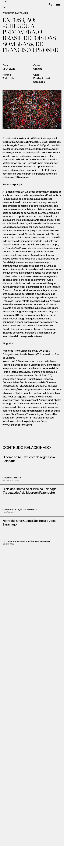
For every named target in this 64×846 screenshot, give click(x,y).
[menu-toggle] (58, 4)
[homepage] (4, 4)
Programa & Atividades (15, 13)
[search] (50, 4)
